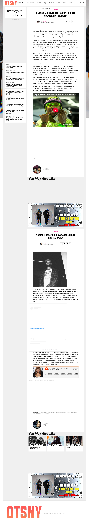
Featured (14, 82)
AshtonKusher (43, 412)
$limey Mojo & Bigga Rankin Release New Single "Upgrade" (15, 11)
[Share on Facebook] (9, 15)
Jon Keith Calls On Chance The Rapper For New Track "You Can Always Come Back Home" (15, 112)
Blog (45, 3)
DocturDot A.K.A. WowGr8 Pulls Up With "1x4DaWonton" (15, 99)
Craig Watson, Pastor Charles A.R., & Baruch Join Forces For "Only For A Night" (14, 119)
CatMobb (49, 412)
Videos (64, 3)
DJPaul (62, 412)
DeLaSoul (57, 412)
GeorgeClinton (73, 412)
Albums (39, 3)
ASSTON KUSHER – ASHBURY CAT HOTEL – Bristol (37, 380)
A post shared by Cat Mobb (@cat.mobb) (48, 349)
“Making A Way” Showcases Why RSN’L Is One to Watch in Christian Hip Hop (15, 105)
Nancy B (44, 21)
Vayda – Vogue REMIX (50, 380)
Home (19, 3)
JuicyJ (34, 413)
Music (58, 3)
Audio (13, 70)
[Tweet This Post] (13, 15)
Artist (7, 64)
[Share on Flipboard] (17, 15)
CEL (53, 412)
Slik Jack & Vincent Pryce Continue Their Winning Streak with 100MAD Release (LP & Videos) (14, 85)
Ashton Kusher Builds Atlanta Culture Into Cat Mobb (14, 67)
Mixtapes (51, 3)
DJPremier (66, 412)
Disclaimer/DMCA (45, 8)
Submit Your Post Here (28, 3)
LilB (42, 413)
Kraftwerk (38, 413)
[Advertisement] (15, 41)
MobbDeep (46, 413)
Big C (46, 243)
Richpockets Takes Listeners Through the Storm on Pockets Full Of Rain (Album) (15, 93)
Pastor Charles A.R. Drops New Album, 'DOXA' (15, 73)
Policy (70, 3)
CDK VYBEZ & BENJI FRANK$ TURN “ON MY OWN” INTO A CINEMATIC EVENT (15, 79)
